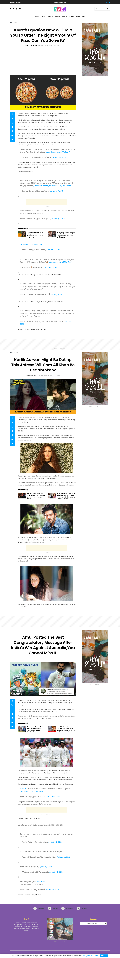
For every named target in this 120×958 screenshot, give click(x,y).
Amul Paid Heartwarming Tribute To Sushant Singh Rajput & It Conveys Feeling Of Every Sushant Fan (66, 729)
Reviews (37, 16)
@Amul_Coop (46, 866)
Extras (71, 16)
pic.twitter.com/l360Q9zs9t (60, 262)
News (78, 16)
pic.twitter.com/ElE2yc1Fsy (31, 244)
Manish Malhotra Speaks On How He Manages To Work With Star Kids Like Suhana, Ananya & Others (66, 496)
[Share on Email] (12, 135)
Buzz (44, 16)
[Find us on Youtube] (20, 9)
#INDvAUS (41, 881)
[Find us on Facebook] (10, 9)
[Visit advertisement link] (95, 49)
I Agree (103, 956)
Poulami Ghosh (32, 45)
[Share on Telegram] (12, 127)
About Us (12, 2)
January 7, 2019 (59, 157)
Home (11, 22)
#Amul (23, 788)
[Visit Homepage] (60, 8)
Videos (64, 16)
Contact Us (18, 2)
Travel (57, 16)
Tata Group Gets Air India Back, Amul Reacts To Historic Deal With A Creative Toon (35, 729)
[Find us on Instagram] (16, 9)
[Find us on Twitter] (13, 9)
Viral (84, 16)
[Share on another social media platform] (12, 140)
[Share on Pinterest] (12, 131)
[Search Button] (108, 9)
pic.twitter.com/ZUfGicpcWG (60, 185)
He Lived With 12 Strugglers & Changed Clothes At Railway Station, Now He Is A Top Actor (36, 496)
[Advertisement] (43, 59)
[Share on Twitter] (12, 118)
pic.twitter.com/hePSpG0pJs (58, 152)
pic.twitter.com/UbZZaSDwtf (32, 791)
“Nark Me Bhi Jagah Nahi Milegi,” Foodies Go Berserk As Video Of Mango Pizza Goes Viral (36, 234)
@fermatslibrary (40, 185)
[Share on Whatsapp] (12, 123)
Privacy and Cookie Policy (90, 956)
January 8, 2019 (53, 796)
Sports (50, 16)
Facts (15, 22)
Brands (16, 630)
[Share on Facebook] (12, 114)
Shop (109, 2)
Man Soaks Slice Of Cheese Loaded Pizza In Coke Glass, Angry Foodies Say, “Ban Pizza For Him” (66, 234)
